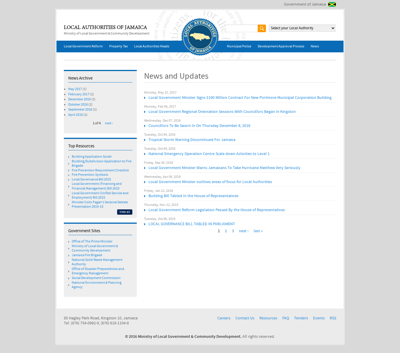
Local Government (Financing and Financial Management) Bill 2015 (97, 186)
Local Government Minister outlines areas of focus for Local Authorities (210, 182)
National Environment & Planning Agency (97, 285)
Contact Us (244, 318)
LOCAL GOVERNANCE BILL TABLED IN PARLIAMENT (191, 224)
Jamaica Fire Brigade (87, 255)
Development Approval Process (281, 46)
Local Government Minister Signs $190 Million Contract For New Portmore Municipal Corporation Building (239, 97)
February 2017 (78, 94)
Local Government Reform (83, 46)
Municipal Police (239, 46)
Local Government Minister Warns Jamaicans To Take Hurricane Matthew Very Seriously (224, 168)
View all (124, 212)
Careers (223, 318)
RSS (333, 318)
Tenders (301, 318)
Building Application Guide (92, 156)
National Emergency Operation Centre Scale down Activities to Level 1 (209, 153)
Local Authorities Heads (151, 46)
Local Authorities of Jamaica (105, 27)
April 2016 (75, 115)
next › (244, 231)
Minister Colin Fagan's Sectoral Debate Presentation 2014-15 (100, 204)
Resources (268, 318)
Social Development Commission (96, 278)
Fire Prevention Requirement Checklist (100, 170)
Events (319, 318)
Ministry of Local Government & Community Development (95, 248)
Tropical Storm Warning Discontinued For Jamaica (191, 139)
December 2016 (79, 99)
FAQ (285, 318)
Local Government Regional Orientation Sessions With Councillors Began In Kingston (222, 111)
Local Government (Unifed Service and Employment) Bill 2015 (100, 195)
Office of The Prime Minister (92, 241)
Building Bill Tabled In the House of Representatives (193, 196)
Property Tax (118, 46)
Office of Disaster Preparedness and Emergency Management (98, 271)
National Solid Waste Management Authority (97, 262)
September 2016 (80, 109)
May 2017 (75, 89)
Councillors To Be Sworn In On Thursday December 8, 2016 (199, 125)
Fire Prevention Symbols (90, 175)
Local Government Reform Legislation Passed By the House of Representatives (216, 210)
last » (258, 231)
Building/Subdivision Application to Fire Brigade (101, 163)
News (315, 46)
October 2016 (78, 104)
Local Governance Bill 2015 (91, 179)
